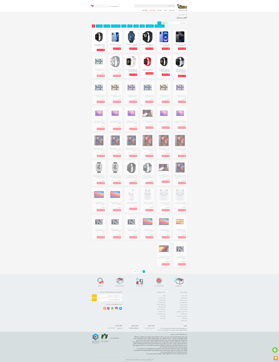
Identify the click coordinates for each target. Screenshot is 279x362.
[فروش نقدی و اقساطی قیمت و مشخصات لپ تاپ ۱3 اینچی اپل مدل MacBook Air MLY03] (99, 61)
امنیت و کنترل (184, 314)
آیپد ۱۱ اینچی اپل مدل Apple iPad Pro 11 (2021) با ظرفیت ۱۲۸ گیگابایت (180, 149)
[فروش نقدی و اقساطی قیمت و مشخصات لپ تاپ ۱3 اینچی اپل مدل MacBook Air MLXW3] (131, 87)
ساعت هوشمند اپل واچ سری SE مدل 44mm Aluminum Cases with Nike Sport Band (147, 176)
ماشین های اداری (183, 302)
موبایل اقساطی (184, 298)
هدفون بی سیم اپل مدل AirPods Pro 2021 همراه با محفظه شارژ (165, 203)
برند (124, 26)
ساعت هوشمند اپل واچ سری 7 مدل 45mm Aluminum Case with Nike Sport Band (115, 176)
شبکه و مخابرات (183, 307)
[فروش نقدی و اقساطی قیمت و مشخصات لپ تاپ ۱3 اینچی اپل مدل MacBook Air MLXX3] (180, 87)
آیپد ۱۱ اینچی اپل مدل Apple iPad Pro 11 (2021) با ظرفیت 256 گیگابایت (164, 149)
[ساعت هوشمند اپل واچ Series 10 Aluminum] (147, 37)
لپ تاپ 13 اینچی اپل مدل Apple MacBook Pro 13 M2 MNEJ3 (132, 122)
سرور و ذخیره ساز (183, 309)
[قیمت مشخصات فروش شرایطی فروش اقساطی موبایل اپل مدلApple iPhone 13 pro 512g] (115, 37)
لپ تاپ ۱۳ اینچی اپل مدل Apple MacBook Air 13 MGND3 (181, 231)
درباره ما (165, 10)
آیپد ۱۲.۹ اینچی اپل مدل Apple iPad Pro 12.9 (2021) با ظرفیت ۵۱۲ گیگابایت (99, 149)
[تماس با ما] (275, 350)
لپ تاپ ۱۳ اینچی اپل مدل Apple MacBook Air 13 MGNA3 (116, 203)
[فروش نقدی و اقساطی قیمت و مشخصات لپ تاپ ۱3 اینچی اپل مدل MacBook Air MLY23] (164, 87)
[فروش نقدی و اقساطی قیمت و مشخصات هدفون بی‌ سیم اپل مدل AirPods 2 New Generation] (131, 194)
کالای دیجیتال (184, 295)
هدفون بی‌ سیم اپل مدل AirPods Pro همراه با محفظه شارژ (180, 203)
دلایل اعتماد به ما (161, 298)
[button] (93, 6)
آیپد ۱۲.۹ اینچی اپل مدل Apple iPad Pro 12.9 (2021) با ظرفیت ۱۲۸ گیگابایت (131, 149)
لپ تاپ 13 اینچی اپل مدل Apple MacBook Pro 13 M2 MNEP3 (115, 122)
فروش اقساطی (152, 10)
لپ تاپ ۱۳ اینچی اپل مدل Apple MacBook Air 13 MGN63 (148, 231)
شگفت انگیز (162, 318)
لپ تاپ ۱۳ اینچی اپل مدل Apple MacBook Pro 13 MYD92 (116, 231)
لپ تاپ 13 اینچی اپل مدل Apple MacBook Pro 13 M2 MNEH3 (99, 122)
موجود (163, 23)
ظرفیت (100, 26)
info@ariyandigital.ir (133, 328)
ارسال (94, 296)
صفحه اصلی (171, 10)
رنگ (130, 26)
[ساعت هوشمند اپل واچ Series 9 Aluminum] (131, 37)
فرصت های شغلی (161, 307)
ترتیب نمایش (160, 26)
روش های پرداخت (161, 302)
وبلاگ (164, 295)
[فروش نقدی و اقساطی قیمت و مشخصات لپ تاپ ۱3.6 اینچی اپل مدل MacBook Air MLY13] (115, 87)
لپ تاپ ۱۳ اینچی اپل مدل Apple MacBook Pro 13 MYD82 (181, 258)
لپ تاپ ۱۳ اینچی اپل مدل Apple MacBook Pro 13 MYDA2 (100, 231)
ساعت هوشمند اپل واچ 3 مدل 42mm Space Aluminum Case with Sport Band (131, 70)
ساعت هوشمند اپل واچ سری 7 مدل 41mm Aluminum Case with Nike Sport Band (99, 176)
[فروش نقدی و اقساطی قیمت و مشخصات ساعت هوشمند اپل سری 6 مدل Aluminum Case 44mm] (147, 61)
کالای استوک (144, 10)
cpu (143, 26)
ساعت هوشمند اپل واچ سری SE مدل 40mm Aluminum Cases (99, 46)
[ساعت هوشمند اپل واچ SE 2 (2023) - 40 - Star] (115, 61)
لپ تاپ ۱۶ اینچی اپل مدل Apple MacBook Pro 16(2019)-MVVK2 (164, 258)
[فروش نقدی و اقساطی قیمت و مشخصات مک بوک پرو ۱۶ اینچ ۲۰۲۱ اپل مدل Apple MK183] (147, 113)
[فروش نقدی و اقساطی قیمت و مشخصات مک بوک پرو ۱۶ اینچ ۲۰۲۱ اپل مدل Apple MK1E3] (164, 167)
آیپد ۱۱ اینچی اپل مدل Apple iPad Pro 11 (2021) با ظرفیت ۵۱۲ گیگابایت (148, 149)
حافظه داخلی (116, 26)
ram (136, 26)
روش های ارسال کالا (161, 304)
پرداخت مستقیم (162, 311)
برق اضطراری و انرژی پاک (181, 316)
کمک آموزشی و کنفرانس (181, 311)
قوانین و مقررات (161, 300)
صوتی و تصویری (183, 304)
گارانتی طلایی (162, 316)
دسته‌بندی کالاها (182, 10)
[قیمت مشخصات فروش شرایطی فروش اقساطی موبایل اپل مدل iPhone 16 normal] (164, 37)
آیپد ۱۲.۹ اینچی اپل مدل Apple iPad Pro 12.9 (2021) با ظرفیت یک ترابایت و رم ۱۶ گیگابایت (180, 176)
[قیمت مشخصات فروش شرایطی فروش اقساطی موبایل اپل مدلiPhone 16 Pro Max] (180, 37)
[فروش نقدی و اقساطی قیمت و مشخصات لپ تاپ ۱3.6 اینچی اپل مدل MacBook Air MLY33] (99, 87)
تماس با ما (159, 10)
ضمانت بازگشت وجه (161, 314)
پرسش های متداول (161, 309)
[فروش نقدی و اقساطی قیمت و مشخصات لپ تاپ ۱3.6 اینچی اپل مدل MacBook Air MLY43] (147, 87)
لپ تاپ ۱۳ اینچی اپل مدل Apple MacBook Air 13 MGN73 (100, 203)
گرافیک (107, 26)
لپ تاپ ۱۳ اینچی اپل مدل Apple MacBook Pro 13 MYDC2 (132, 231)
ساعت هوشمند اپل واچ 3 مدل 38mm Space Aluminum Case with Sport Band (164, 70)
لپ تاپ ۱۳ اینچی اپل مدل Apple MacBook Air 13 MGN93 (165, 231)
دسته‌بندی (150, 26)
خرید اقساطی (181, 48)
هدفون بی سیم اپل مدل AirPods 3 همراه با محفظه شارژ (148, 203)
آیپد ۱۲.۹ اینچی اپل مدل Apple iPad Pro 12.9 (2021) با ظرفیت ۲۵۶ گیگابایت (115, 149)
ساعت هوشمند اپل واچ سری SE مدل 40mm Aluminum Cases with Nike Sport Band (131, 176)
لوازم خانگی (184, 318)
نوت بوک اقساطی (183, 300)
